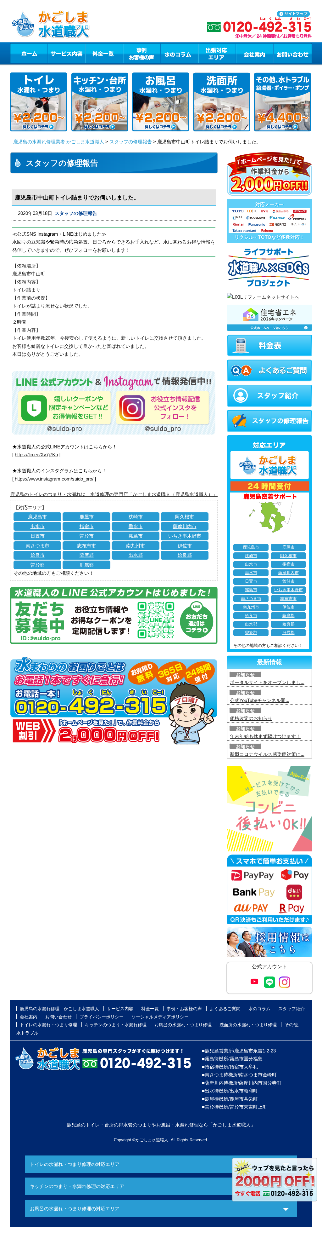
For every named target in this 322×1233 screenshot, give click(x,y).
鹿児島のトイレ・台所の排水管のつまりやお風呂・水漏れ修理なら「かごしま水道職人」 (161, 1124)
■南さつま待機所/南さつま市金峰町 (239, 1074)
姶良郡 (185, 555)
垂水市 (136, 526)
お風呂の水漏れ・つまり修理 (183, 1024)
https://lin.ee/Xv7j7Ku (36, 454)
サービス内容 (66, 53)
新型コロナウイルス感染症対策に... (267, 754)
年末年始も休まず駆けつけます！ (265, 736)
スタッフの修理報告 (130, 141)
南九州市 (135, 545)
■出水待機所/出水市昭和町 (230, 1090)
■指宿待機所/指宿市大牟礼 (230, 1066)
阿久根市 (184, 516)
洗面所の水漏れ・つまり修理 (248, 1024)
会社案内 (255, 53)
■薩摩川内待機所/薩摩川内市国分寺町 (241, 1083)
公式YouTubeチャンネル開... (259, 700)
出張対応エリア (217, 53)
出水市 (38, 526)
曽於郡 (38, 565)
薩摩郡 (87, 555)
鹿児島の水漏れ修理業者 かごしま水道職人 (58, 141)
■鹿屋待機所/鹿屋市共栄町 (230, 1099)
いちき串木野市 (184, 536)
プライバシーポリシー (102, 1016)
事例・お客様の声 (142, 53)
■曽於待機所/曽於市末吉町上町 (234, 1106)
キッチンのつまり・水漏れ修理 (116, 1024)
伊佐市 (185, 545)
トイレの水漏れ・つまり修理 (48, 1024)
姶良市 (38, 555)
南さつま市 (37, 545)
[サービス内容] (55, 53)
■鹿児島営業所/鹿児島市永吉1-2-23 (239, 1050)
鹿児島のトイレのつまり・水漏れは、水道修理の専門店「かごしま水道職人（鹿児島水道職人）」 (114, 494)
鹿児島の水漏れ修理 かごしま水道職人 (59, 1008)
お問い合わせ (293, 53)
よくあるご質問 (225, 1008)
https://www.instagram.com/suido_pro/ (54, 478)
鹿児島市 (37, 516)
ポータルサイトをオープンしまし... (267, 682)
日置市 (38, 536)
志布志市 (86, 545)
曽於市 (87, 536)
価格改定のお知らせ (251, 718)
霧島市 (136, 536)
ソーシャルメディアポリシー (160, 1016)
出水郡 (136, 555)
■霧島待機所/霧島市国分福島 (232, 1058)
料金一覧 (104, 53)
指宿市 (87, 526)
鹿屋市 (87, 516)
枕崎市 (136, 516)
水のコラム (179, 53)
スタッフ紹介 (291, 1008)
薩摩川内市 (185, 526)
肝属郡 (87, 565)
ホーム (28, 53)
